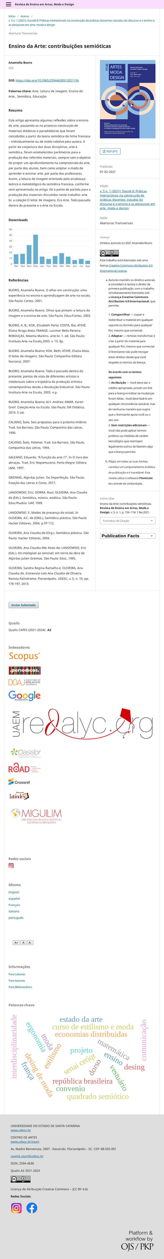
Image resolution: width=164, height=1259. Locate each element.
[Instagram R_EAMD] (16, 1213)
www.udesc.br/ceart (25, 1142)
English (14, 892)
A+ (16, 942)
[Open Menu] (8, 4)
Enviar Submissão (24, 605)
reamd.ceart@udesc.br (27, 1156)
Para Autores (17, 980)
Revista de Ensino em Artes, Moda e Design (44, 4)
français (14, 905)
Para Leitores (17, 974)
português (16, 918)
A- (30, 942)
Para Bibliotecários (20, 987)
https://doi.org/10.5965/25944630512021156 (47, 80)
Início (12, 16)
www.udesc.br (21, 1130)
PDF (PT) (111, 151)
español (14, 898)
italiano (14, 911)
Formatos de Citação (116, 521)
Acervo (24, 16)
